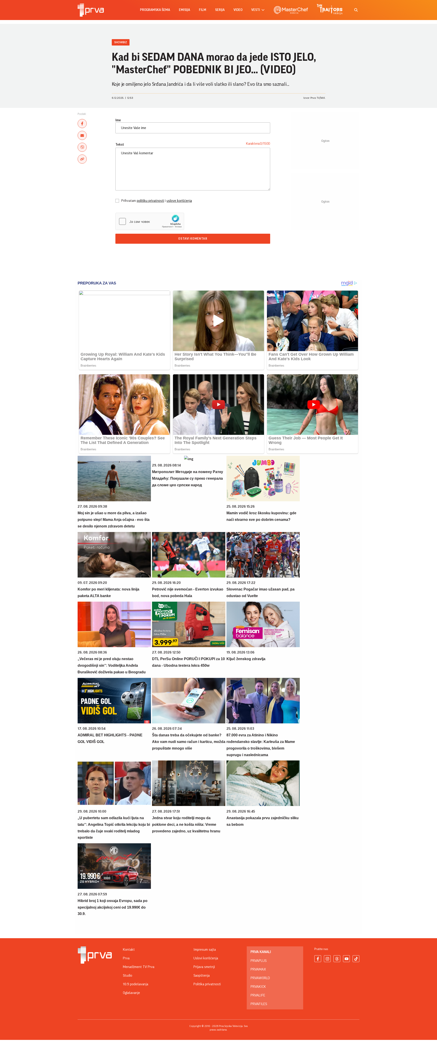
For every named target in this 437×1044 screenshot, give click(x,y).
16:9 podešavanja (135, 984)
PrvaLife (258, 995)
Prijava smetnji (204, 967)
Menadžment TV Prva (138, 967)
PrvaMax (258, 969)
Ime (118, 120)
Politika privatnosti (207, 984)
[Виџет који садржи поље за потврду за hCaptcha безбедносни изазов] (149, 221)
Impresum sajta (204, 949)
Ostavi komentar (192, 238)
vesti (255, 10)
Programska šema (155, 10)
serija (220, 10)
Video (238, 10)
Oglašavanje (131, 993)
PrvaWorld (260, 978)
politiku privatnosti (150, 201)
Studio (127, 975)
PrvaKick (258, 986)
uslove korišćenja (179, 201)
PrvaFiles (259, 1004)
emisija (184, 10)
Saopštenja (201, 975)
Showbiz (120, 42)
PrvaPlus (259, 961)
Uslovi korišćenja (205, 958)
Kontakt (129, 949)
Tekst (119, 144)
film (202, 10)
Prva (126, 958)
